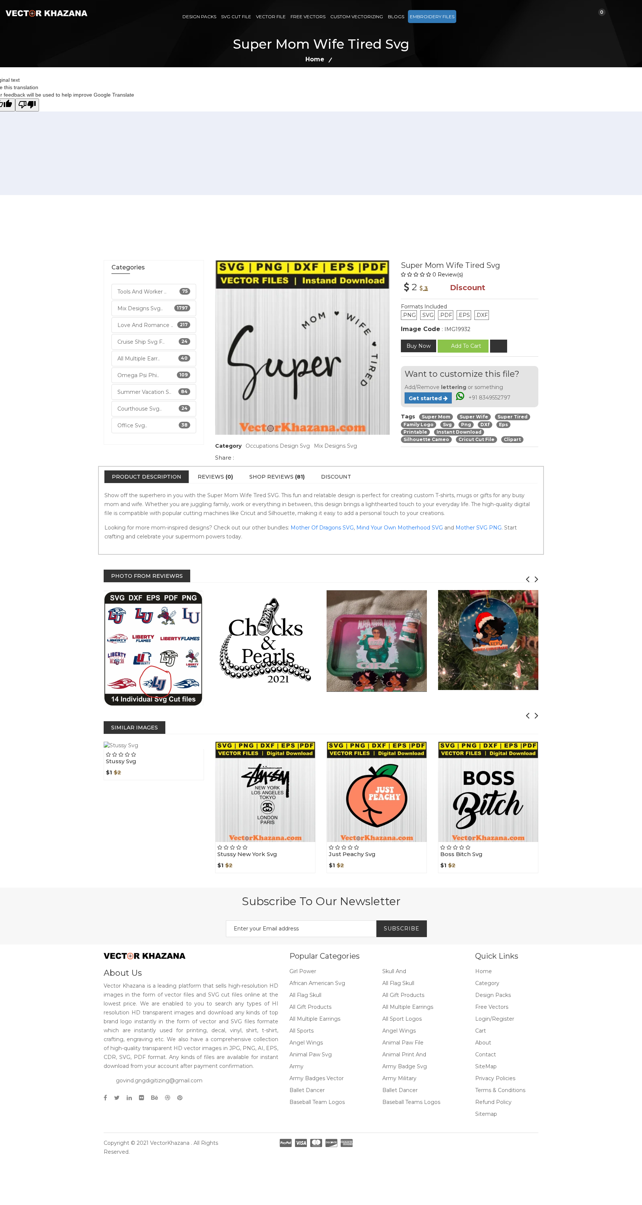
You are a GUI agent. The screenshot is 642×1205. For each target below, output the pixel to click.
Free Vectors (308, 16)
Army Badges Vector (316, 1078)
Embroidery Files (432, 16)
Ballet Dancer (307, 1090)
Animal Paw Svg (310, 1054)
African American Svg (317, 983)
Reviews (215, 476)
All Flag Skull (398, 983)
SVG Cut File (236, 16)
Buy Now (418, 346)
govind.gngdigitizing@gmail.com (159, 1080)
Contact (485, 1054)
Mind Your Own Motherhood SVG (399, 527)
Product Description (146, 476)
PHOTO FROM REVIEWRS (147, 576)
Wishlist (170, 748)
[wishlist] (498, 346)
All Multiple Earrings (407, 1007)
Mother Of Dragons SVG (322, 527)
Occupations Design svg (278, 446)
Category (487, 983)
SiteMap (486, 1066)
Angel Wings (399, 1030)
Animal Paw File (403, 1042)
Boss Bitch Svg (461, 854)
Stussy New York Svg (247, 854)
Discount (336, 476)
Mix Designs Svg (335, 446)
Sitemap (486, 1114)
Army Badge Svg (404, 1066)
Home (314, 59)
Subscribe (401, 928)
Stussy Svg (121, 761)
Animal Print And (404, 1054)
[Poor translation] (27, 104)
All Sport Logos (402, 1018)
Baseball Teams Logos (411, 1102)
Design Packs (199, 16)
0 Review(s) (447, 274)
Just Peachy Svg (352, 854)
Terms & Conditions (500, 1090)
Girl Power (302, 971)
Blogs (396, 16)
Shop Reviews (277, 476)
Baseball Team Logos (317, 1102)
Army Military (399, 1078)
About (483, 1042)
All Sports (301, 1030)
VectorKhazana (169, 1143)
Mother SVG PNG (478, 527)
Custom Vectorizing (356, 16)
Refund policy (493, 1102)
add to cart (466, 346)
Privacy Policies (495, 1078)
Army (296, 1066)
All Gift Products (403, 995)
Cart (480, 1030)
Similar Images (134, 727)
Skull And (394, 971)
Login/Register (494, 1018)
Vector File (271, 16)
